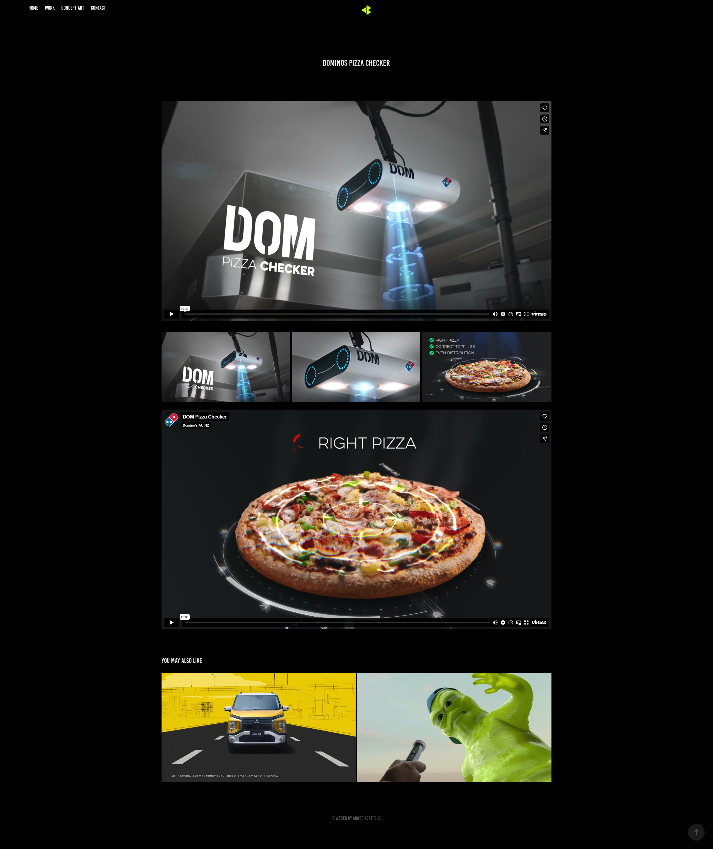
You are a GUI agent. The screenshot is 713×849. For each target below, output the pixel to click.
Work (50, 8)
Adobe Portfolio (367, 818)
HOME (33, 8)
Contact (98, 8)
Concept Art (72, 8)
